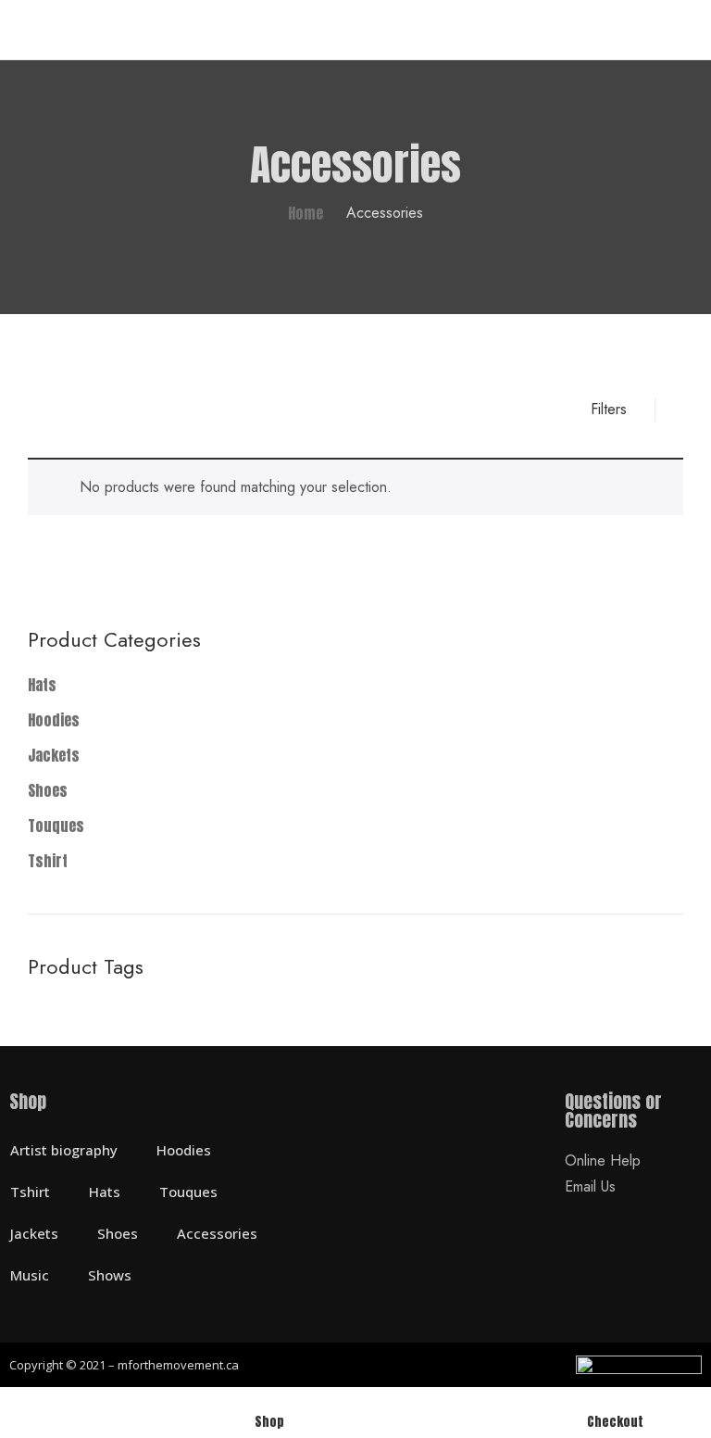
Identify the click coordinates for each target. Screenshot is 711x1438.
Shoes (48, 790)
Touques (56, 825)
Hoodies (54, 720)
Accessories (217, 1233)
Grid (40, 409)
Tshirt (48, 861)
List (73, 409)
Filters (609, 409)
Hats (42, 685)
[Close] (681, 561)
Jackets (54, 755)
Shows (109, 1275)
